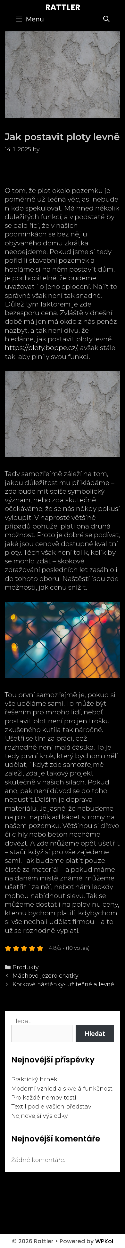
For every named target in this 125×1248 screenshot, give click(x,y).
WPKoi (104, 1241)
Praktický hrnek (34, 1079)
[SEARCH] (106, 19)
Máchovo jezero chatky (45, 975)
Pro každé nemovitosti (43, 1097)
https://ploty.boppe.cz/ (41, 348)
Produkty (25, 967)
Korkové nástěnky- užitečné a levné (63, 984)
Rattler (62, 7)
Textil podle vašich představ (51, 1106)
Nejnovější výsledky (39, 1115)
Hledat (20, 1021)
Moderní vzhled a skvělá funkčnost (62, 1088)
